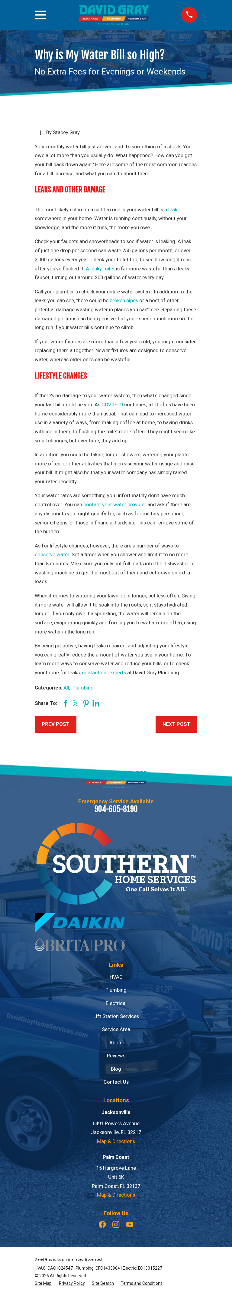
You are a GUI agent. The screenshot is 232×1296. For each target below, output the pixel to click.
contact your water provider (114, 504)
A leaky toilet (100, 269)
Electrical (116, 1003)
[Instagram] (115, 1224)
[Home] (113, 15)
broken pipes (124, 300)
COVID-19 (112, 405)
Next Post (176, 724)
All (66, 688)
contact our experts (104, 673)
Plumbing (83, 688)
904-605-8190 (116, 809)
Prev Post (55, 724)
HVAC (116, 977)
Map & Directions (116, 1141)
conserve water (52, 554)
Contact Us (116, 1082)
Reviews (116, 1056)
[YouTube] (129, 1224)
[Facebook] (102, 1224)
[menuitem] (43, 1283)
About (116, 1043)
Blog (116, 1069)
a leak (170, 210)
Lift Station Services (116, 1016)
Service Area (116, 1029)
